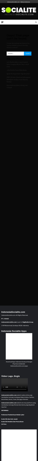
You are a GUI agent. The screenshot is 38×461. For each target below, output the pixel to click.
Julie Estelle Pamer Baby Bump (17, 70)
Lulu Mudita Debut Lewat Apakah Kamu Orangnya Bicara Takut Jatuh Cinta (18, 64)
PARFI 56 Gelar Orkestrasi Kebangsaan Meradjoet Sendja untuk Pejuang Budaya (18, 79)
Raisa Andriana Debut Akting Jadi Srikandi (17, 86)
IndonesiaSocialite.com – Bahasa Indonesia (18, 1)
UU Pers (3, 424)
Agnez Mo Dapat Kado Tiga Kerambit (18, 74)
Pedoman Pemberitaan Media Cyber (12, 415)
